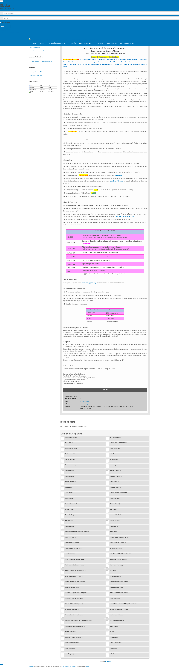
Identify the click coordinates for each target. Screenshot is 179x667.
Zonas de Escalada (127, 43)
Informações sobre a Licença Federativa (41, 61)
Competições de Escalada (57, 43)
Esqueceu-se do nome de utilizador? (10, 32)
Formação (72, 43)
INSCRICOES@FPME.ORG (125, 216)
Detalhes (105, 390)
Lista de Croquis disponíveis (38, 51)
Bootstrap (31, 666)
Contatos (99, 43)
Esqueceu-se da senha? (7, 34)
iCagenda (108, 661)
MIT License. (66, 666)
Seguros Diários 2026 (36, 75)
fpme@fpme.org (84, 401)
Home (34, 43)
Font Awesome (72, 666)
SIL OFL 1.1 (89, 666)
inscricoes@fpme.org (117, 181)
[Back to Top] (1, 664)
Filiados (41, 43)
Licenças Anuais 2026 (36, 72)
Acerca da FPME (111, 43)
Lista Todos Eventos (86, 43)
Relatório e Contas (35, 47)
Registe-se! (3, 30)
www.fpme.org (84, 404)
